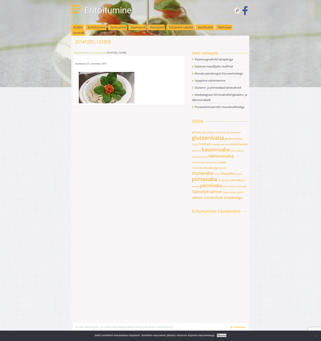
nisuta (217, 174)
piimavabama (237, 180)
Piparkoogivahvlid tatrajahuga (214, 59)
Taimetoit (200, 191)
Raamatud (138, 27)
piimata (239, 174)
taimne (216, 191)
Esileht (78, 27)
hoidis (195, 144)
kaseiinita (196, 150)
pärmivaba (211, 185)
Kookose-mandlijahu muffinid (214, 66)
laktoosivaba (221, 156)
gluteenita (236, 132)
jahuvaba (225, 144)
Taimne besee (229, 192)
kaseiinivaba (215, 149)
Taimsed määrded (95, 52)
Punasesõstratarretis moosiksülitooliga (219, 107)
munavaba (202, 173)
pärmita (195, 186)
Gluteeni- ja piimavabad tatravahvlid (218, 87)
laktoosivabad (198, 162)
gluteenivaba (208, 137)
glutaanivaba (199, 132)
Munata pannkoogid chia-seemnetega (219, 73)
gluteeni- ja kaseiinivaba (218, 132)
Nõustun (221, 335)
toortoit (240, 192)
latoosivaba (211, 162)
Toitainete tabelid (181, 27)
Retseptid (157, 27)
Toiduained (118, 27)
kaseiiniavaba (239, 144)
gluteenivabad (234, 138)
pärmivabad (228, 186)
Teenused (224, 27)
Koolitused (205, 27)
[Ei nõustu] (316, 336)
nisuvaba (228, 173)
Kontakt (79, 33)
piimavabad (223, 180)
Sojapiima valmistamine (210, 80)
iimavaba (215, 144)
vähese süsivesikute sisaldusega (217, 197)
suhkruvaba (241, 186)
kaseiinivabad (236, 150)
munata (222, 168)
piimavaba (204, 179)
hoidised (205, 144)
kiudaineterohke (200, 157)
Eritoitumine (108, 10)
